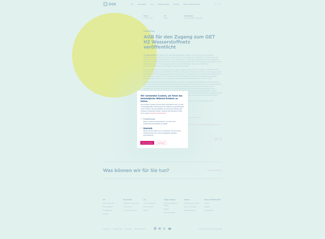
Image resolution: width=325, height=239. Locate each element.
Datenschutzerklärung (158, 113)
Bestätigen (161, 143)
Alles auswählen (147, 143)
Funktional (149, 119)
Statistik (147, 128)
